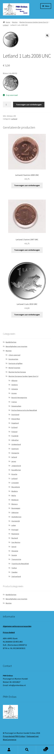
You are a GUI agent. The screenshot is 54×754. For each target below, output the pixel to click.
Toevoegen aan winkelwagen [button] (27, 185)
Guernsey (15, 449)
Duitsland (15, 414)
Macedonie (15, 487)
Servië (13, 546)
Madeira (14, 491)
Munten (15, 22)
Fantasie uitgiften (15, 363)
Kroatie (14, 474)
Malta (13, 495)
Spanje (14, 555)
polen (13, 525)
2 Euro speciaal (14, 355)
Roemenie (15, 534)
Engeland (15, 423)
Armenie (14, 389)
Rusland (14, 538)
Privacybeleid (9, 632)
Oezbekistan (16, 517)
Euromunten (13, 359)
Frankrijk (14, 436)
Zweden (14, 572)
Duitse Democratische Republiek (24, 410)
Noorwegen (15, 508)
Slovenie (14, 551)
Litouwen (15, 483)
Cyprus (14, 402)
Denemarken (16, 406)
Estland (14, 427)
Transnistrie (16, 559)
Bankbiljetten (11, 342)
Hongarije (15, 453)
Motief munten (14, 368)
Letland (5, 25)
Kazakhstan (16, 470)
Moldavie (14, 500)
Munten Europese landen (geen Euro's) (33, 22)
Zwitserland (16, 576)
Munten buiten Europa (17, 372)
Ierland (14, 457)
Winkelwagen (41, 747)
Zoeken (27, 749)
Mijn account (9, 749)
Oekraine (14, 512)
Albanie (14, 380)
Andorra (14, 385)
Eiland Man (15, 419)
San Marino (15, 542)
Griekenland (16, 444)
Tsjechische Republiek (20, 563)
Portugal (14, 529)
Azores (14, 393)
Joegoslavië (16, 466)
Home (8, 22)
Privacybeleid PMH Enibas (14, 736)
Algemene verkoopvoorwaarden (17, 626)
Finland (14, 432)
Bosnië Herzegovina (19, 397)
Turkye (14, 568)
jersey (13, 461)
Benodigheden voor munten (16, 346)
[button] (47, 35)
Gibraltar (15, 440)
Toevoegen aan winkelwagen (29, 104)
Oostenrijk (15, 521)
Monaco (14, 504)
